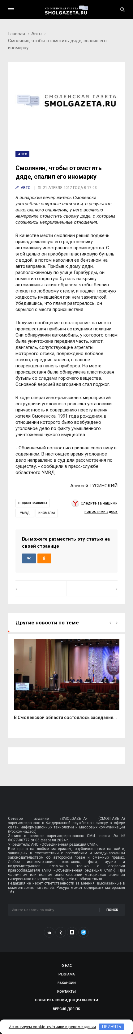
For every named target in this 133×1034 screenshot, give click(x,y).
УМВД (24, 513)
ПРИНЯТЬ (111, 1026)
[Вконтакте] (49, 932)
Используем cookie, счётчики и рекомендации (52, 1026)
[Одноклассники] (60, 932)
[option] (66, 683)
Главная (16, 33)
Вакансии (67, 983)
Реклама (66, 974)
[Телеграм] (83, 932)
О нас (67, 966)
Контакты (66, 992)
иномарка (46, 513)
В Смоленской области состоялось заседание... (65, 717)
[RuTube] (72, 932)
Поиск (112, 910)
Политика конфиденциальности (66, 1000)
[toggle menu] (11, 10)
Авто (36, 33)
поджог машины (32, 503)
